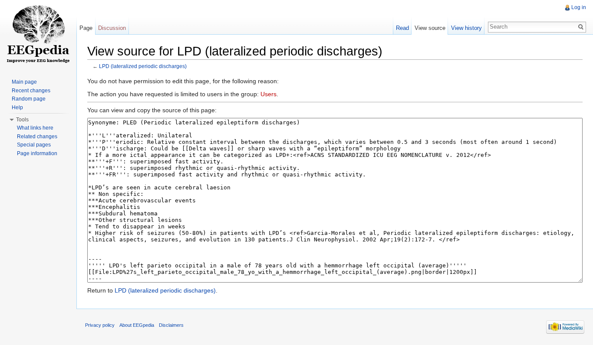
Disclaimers (171, 325)
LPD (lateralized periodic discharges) (143, 66)
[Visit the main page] (38, 34)
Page (85, 28)
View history (466, 28)
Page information (37, 153)
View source (430, 28)
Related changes (37, 136)
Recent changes (31, 91)
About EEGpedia (136, 325)
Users (268, 94)
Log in (578, 7)
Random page (29, 99)
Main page (24, 82)
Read (402, 28)
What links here (35, 128)
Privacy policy (100, 325)
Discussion (112, 28)
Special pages (34, 145)
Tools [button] (22, 120)
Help (17, 107)
